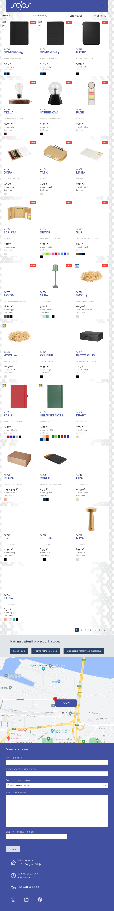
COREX (45, 478)
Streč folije (19, 651)
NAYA (80, 538)
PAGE (80, 112)
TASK (44, 172)
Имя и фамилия (15, 757)
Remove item (103, 785)
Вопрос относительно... (19, 780)
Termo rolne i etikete (45, 651)
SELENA (46, 538)
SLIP (79, 232)
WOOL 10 (10, 355)
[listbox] (57, 785)
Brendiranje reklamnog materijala (83, 651)
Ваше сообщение (16, 792)
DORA (8, 172)
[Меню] (102, 6)
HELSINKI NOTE (51, 415)
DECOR (45, 232)
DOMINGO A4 (49, 52)
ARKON (9, 295)
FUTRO (81, 52)
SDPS (65, 703)
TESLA (9, 112)
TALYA (8, 598)
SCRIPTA (10, 232)
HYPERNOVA (49, 112)
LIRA (79, 478)
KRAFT (81, 415)
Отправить (13, 849)
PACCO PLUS (85, 355)
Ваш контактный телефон (20, 831)
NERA (44, 295)
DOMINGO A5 (13, 52)
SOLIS (8, 538)
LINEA (80, 172)
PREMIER (46, 355)
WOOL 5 (82, 295)
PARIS (8, 415)
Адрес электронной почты (21, 769)
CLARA (9, 478)
